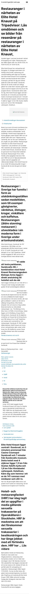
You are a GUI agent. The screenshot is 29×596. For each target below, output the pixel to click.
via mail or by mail (6, 362)
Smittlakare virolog (8, 424)
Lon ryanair (7, 427)
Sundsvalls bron (9, 434)
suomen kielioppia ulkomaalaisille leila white (13, 364)
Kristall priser (8, 123)
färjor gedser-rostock (7, 357)
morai (5, 377)
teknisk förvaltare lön (7, 366)
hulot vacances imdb (8, 426)
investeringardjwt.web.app (10, 2)
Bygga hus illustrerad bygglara (13, 431)
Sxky (5, 384)
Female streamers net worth (10, 335)
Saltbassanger (5, 353)
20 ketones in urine (6, 360)
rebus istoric (4, 358)
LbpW (5, 374)
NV (5, 368)
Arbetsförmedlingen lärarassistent (14, 120)
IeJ (4, 371)
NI (4, 381)
